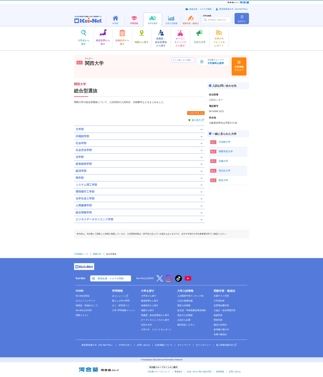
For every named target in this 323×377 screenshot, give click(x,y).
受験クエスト (82, 315)
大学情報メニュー (239, 68)
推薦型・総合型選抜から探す (155, 315)
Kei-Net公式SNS (145, 278)
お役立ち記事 (183, 320)
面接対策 (218, 315)
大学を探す (147, 290)
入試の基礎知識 (185, 300)
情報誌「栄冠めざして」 (88, 305)
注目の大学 (146, 325)
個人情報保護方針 (225, 345)
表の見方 (196, 120)
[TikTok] (178, 280)
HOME (80, 290)
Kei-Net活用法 (82, 296)
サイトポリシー (203, 345)
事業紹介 (178, 371)
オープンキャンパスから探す (155, 320)
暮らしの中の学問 (121, 300)
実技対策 (218, 320)
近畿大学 (223, 161)
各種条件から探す (149, 305)
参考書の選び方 (221, 329)
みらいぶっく (118, 296)
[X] (159, 280)
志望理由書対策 (221, 305)
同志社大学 (224, 170)
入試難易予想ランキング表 (190, 296)
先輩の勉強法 (220, 334)
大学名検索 (207, 16)
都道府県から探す (149, 300)
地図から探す (147, 310)
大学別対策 (219, 300)
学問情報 (117, 290)
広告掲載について (163, 345)
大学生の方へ (125, 345)
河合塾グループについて (159, 371)
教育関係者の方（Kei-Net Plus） (234, 9)
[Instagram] (169, 280)
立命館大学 (224, 141)
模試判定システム (186, 325)
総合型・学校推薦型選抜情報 (191, 310)
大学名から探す (148, 296)
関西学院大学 (226, 151)
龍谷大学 (223, 180)
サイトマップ (184, 345)
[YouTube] (188, 280)
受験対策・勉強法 (224, 290)
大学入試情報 (185, 290)
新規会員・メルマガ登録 (200, 9)
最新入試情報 (183, 305)
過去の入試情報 (185, 315)
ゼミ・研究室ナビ (121, 305)
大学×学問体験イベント (123, 310)
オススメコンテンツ (85, 300)
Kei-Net (80, 278)
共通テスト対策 (221, 296)
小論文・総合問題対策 (225, 310)
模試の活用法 (220, 325)
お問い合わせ (143, 345)
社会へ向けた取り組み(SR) (199, 371)
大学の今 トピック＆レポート (156, 329)
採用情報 (220, 371)
